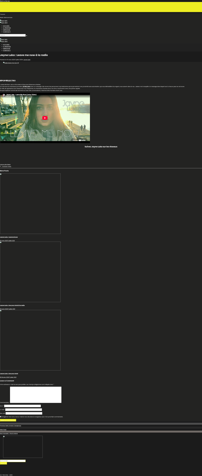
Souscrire (3, 463)
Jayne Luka (26, 60)
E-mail (2, 410)
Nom (2, 406)
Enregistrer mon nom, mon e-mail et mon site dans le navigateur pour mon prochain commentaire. (32, 417)
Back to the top (5, 1)
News (8, 164)
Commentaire (5, 402)
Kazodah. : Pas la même (9, 433)
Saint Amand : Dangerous (10, 426)
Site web (2, 413)
